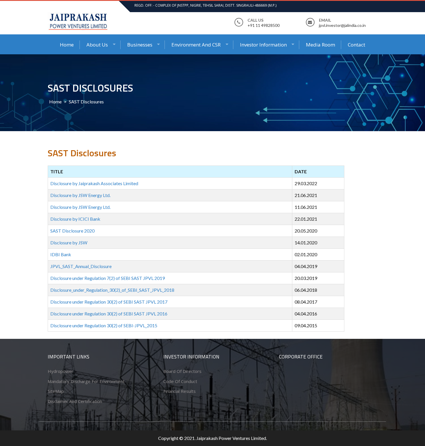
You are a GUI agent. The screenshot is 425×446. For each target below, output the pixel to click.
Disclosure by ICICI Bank (75, 219)
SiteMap (56, 391)
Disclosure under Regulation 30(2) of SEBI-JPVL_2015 (103, 325)
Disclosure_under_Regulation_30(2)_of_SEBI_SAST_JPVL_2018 (112, 290)
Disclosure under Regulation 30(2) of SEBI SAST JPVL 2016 (108, 313)
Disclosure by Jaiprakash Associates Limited (94, 183)
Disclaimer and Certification (75, 401)
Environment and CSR (196, 44)
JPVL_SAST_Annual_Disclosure (81, 266)
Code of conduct (180, 381)
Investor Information (263, 44)
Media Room (320, 44)
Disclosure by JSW (68, 242)
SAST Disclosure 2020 (72, 230)
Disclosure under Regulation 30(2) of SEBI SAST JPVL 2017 (108, 301)
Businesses (139, 44)
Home (67, 44)
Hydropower (60, 371)
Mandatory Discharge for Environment (86, 381)
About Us (97, 44)
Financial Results (179, 391)
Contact (356, 44)
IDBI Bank (60, 254)
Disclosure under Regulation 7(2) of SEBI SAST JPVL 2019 (107, 278)
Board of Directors (182, 371)
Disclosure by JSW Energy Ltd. (80, 195)
